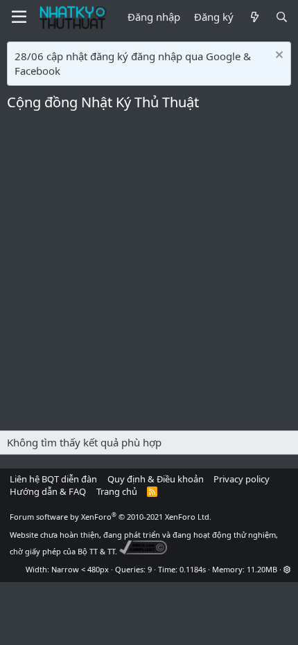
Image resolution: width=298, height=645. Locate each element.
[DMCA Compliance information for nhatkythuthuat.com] (143, 551)
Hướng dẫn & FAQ (48, 491)
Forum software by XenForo (110, 516)
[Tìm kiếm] (281, 17)
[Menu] (19, 17)
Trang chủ (116, 491)
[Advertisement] (149, 275)
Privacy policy (241, 479)
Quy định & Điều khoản (155, 479)
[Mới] (254, 17)
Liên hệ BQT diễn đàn (53, 479)
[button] (287, 569)
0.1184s (192, 569)
